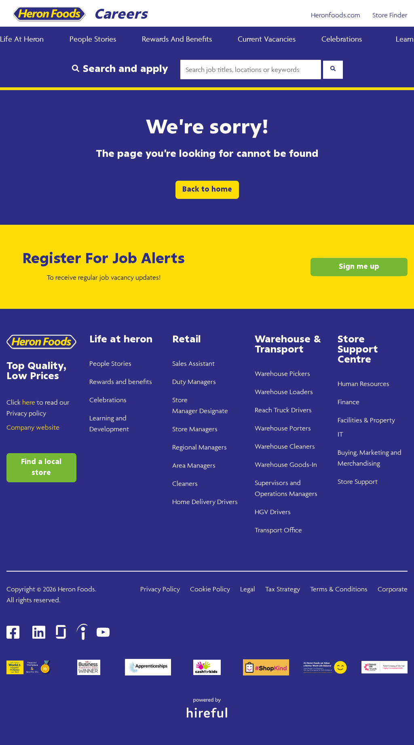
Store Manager (193, 429)
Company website (32, 427)
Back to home (207, 189)
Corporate (393, 589)
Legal (247, 589)
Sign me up (359, 266)
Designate (213, 411)
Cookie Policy (210, 589)
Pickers (299, 373)
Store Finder (390, 15)
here (28, 402)
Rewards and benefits (120, 382)
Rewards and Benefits (177, 39)
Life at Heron (22, 39)
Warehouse (271, 373)
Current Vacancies (267, 39)
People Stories (93, 39)
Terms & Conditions (339, 589)
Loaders (300, 392)
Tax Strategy (282, 589)
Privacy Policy (160, 589)
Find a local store (41, 467)
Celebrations (341, 39)
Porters (299, 428)
